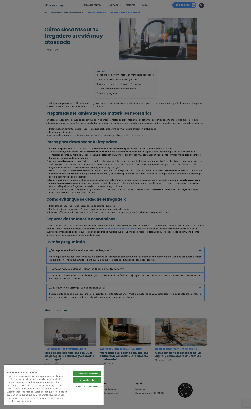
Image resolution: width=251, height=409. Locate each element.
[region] (54, 385)
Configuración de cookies (87, 386)
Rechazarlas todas (87, 380)
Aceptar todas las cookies (87, 373)
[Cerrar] (101, 367)
